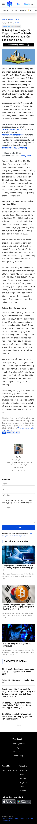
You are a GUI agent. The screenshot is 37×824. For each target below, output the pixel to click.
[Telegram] (20, 437)
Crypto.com (10, 433)
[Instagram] (15, 470)
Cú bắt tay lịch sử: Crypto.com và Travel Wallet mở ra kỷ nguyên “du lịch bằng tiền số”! (17, 716)
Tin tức (11, 19)
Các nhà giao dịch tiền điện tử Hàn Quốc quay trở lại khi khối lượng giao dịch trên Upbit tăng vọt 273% (18, 607)
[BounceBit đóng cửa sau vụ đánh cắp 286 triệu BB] (18, 633)
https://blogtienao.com (18, 460)
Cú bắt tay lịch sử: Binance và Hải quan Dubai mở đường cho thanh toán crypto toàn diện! (16, 705)
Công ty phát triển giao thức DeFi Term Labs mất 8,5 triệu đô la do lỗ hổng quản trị (18, 567)
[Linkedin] (18, 470)
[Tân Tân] (18, 449)
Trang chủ (5, 19)
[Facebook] (11, 437)
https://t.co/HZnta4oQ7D (13, 129)
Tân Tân (17, 22)
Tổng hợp (17, 19)
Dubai (18, 433)
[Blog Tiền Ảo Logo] (18, 4)
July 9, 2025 (25, 155)
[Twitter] (15, 437)
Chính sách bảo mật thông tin (10, 818)
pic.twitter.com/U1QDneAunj (14, 148)
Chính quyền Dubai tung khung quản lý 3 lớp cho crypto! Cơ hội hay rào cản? (18, 671)
